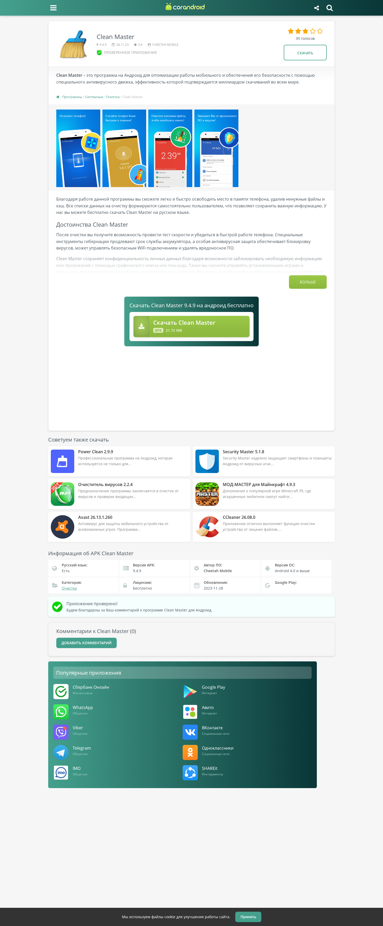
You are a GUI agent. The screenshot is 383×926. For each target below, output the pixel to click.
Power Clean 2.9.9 (95, 452)
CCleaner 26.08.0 (239, 517)
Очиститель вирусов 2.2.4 (105, 484)
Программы (72, 96)
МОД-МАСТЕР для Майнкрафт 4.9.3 (259, 484)
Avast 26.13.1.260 (95, 517)
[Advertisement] (191, 385)
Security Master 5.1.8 (243, 452)
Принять (248, 916)
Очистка (113, 96)
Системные (94, 96)
